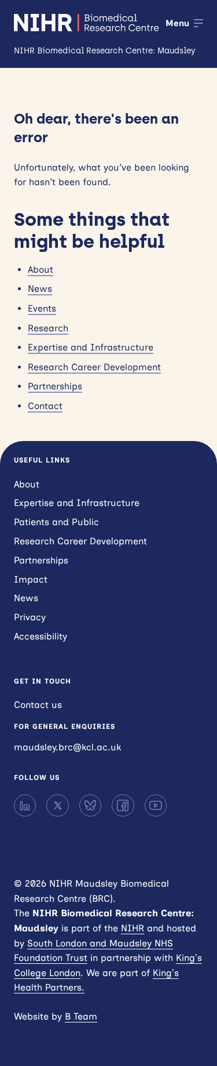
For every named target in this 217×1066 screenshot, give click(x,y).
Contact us (38, 704)
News (40, 288)
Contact (45, 405)
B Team (81, 1016)
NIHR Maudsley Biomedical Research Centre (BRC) (87, 22)
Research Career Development (94, 367)
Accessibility (40, 636)
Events (42, 308)
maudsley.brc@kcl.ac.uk (67, 747)
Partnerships (55, 386)
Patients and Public (56, 521)
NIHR (132, 928)
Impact (30, 579)
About (40, 269)
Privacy (30, 617)
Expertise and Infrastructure (90, 347)
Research (48, 328)
